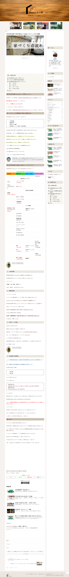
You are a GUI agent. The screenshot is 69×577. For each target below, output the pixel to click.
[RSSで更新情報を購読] (28, 483)
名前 (7, 540)
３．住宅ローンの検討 (15, 86)
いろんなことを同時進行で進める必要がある (16, 79)
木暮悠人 (55, 58)
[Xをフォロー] (22, 483)
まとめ (10, 90)
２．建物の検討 (54, 197)
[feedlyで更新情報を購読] (55, 68)
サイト (7, 547)
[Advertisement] (25, 65)
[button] (39, 477)
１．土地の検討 (13, 83)
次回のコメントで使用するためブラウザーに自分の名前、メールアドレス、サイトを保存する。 (26, 551)
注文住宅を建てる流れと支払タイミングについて (17, 81)
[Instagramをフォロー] (24, 483)
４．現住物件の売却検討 (15, 88)
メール (8, 544)
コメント (8, 529)
